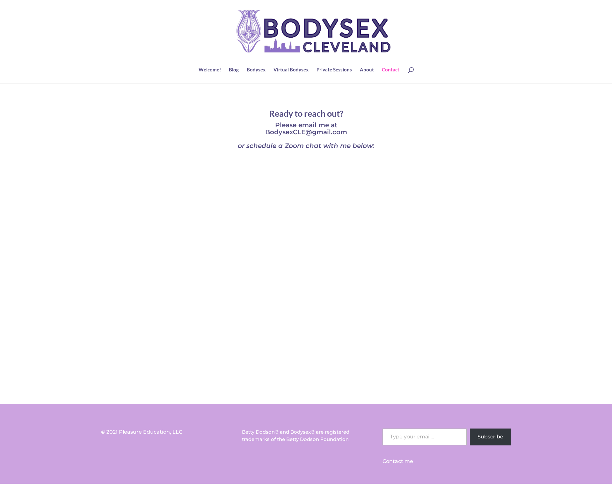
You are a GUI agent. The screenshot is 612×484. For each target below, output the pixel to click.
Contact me (397, 461)
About (367, 69)
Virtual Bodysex (291, 69)
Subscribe (490, 437)
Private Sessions (334, 69)
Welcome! (210, 69)
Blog (234, 69)
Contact (390, 69)
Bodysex (256, 69)
